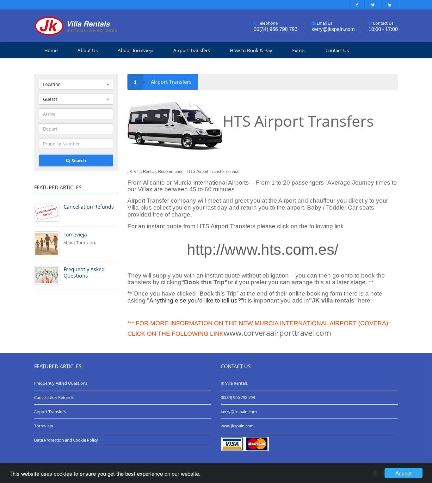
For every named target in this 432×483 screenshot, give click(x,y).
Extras (298, 50)
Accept (403, 473)
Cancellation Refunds (54, 397)
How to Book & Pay (251, 50)
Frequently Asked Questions (60, 383)
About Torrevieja (135, 50)
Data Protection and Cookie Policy (66, 440)
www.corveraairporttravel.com (277, 332)
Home (51, 50)
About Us (87, 50)
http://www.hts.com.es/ (262, 249)
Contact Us (337, 50)
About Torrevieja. (80, 238)
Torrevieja (43, 426)
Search (78, 160)
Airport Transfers (191, 50)
